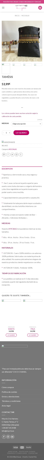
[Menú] (3, 8)
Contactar (33, 453)
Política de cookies (9, 392)
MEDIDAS (5, 123)
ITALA (33, 329)
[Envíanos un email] (12, 437)
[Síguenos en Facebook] (4, 437)
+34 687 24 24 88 (9, 428)
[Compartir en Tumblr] (21, 154)
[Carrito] (40, 8)
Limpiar (39, 119)
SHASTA (11, 329)
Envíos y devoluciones (10, 396)
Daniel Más (33, 457)
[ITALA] (32, 312)
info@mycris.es (8, 431)
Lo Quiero (21, 133)
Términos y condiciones (11, 401)
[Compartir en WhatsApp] (4, 154)
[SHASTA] (11, 312)
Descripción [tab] (7, 169)
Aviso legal (6, 405)
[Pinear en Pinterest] (17, 154)
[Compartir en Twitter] (12, 154)
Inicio (17, 16)
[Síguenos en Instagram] (8, 437)
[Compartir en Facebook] (8, 154)
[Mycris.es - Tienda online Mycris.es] (21, 8)
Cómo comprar (8, 387)
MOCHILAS (25, 16)
